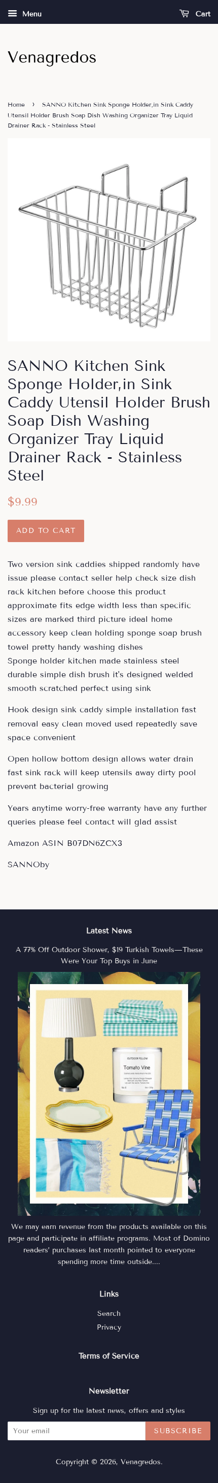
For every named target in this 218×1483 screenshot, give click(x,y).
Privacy (109, 1327)
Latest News (109, 930)
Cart (201, 14)
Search (109, 1313)
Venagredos (141, 1462)
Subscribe (178, 1431)
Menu (31, 14)
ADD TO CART (46, 530)
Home (16, 104)
